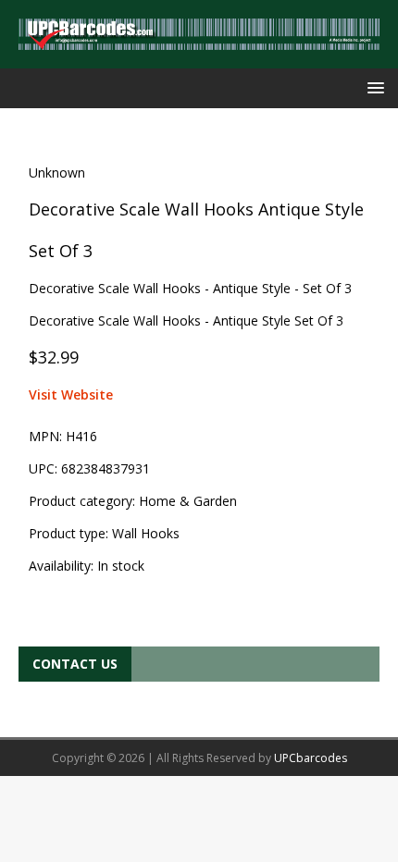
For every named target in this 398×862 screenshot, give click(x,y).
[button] (372, 87)
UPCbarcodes (310, 758)
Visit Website (71, 394)
